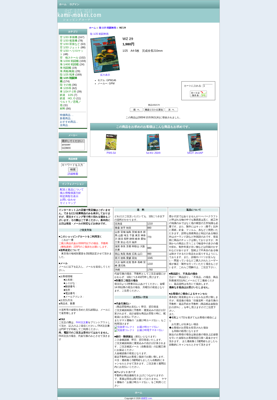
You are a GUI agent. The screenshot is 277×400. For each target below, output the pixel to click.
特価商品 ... (66, 114)
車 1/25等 (65, 88)
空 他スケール (69, 57)
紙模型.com (146, 398)
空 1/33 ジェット (70, 47)
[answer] (73, 144)
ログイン (74, 4)
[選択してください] (73, 141)
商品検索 (72, 159)
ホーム (63, 4)
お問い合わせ (68, 199)
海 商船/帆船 (67, 71)
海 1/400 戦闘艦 (69, 64)
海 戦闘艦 (65, 67)
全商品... (65, 125)
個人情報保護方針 (70, 192)
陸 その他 (65, 84)
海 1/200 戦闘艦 (69, 60)
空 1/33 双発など (70, 43)
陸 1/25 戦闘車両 (107, 27)
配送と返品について (72, 189)
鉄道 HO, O (67, 98)
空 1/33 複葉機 (68, 40)
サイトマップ (68, 203)
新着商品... (66, 118)
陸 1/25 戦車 (67, 74)
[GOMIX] (73, 148)
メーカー (72, 135)
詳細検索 (73, 173)
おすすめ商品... (69, 121)
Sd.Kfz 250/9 (153, 153)
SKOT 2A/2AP (195, 153)
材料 (62, 108)
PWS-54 (111, 153)
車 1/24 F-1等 (68, 91)
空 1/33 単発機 (68, 37)
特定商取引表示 (69, 196)
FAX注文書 (82, 322)
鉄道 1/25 (66, 94)
